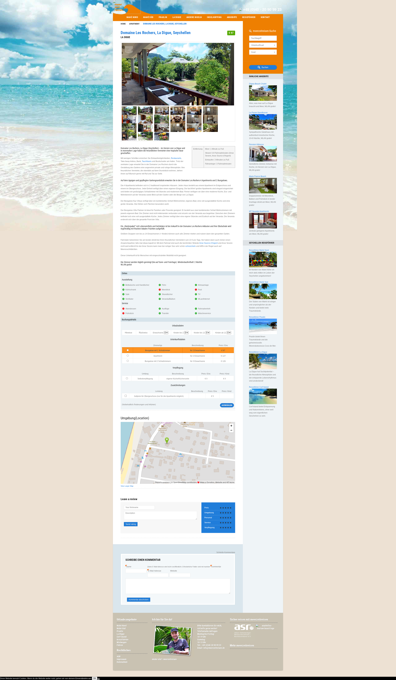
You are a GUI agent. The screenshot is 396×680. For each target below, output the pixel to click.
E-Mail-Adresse (154, 571)
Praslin (163, 17)
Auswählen (227, 405)
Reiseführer (249, 17)
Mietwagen (122, 642)
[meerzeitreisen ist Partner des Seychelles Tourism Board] (264, 628)
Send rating (131, 524)
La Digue (176, 17)
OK (94, 678)
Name (128, 567)
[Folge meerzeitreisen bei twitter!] (255, 651)
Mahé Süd (148, 17)
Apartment (134, 24)
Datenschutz (122, 662)
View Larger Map (127, 486)
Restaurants (176, 158)
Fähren (120, 645)
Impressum (121, 659)
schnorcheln (190, 246)
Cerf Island (122, 637)
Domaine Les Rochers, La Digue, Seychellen (156, 32)
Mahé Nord (132, 17)
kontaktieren (207, 625)
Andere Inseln (194, 17)
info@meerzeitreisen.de (214, 648)
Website (173, 571)
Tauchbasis (146, 161)
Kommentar (216, 567)
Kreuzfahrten (122, 639)
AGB (119, 656)
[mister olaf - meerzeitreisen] (173, 656)
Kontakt (265, 17)
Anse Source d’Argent (208, 243)
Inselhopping (214, 17)
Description (130, 513)
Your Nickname (131, 507)
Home (123, 24)
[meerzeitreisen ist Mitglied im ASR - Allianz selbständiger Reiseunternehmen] (242, 640)
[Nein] (98, 679)
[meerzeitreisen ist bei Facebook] (252, 651)
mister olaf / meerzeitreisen (164, 659)
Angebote (232, 17)
